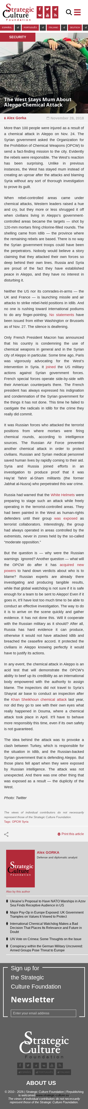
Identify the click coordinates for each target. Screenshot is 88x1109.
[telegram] (55, 9)
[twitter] (47, 9)
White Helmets (63, 495)
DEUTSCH (75, 27)
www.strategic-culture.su (52, 1095)
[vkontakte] (40, 15)
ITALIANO (53, 27)
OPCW (16, 821)
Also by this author (18, 891)
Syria (25, 821)
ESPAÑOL (7, 27)
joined (51, 367)
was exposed (65, 518)
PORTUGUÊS (30, 27)
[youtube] (47, 15)
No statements (61, 315)
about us (41, 1083)
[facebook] (40, 9)
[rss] (55, 15)
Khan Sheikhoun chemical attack (39, 699)
